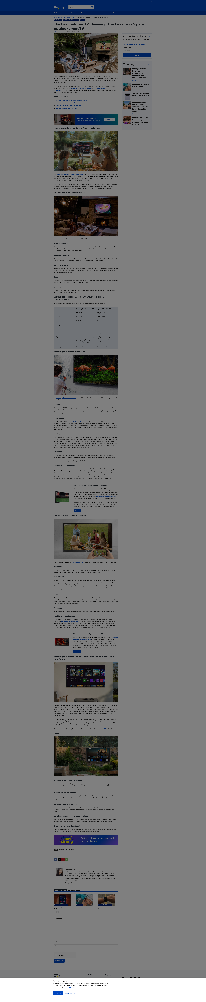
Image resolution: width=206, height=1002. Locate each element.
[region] (103, 990)
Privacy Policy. (73, 987)
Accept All (58, 993)
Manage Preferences (70, 993)
